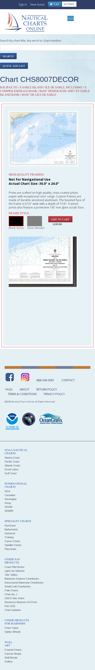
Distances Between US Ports (21, 602)
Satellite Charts (13, 545)
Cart (56, 4)
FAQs (9, 389)
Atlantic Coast (12, 465)
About (24, 389)
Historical (10, 533)
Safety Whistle (13, 631)
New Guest (37, 4)
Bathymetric (11, 529)
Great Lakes (12, 469)
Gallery (9, 661)
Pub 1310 (10, 606)
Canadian (10, 495)
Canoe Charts (12, 541)
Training (9, 537)
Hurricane (10, 525)
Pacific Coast (12, 461)
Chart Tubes (12, 628)
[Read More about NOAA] (12, 421)
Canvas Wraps (13, 653)
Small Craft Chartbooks (18, 586)
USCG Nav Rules (14, 598)
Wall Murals (11, 657)
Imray (8, 503)
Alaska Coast (12, 457)
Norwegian (11, 499)
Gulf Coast (11, 473)
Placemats (10, 549)
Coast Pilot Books (14, 567)
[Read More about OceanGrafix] (51, 419)
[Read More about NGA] (29, 419)
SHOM (8, 506)
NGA (7, 491)
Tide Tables (11, 574)
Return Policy (46, 389)
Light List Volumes (15, 570)
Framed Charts (13, 649)
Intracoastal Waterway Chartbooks (24, 582)
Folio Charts (11, 590)
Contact (68, 380)
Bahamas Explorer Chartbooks (22, 578)
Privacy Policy (54, 394)
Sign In (23, 4)
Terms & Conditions (22, 394)
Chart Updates (13, 610)
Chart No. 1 (11, 594)
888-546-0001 (45, 380)
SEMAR (9, 510)
